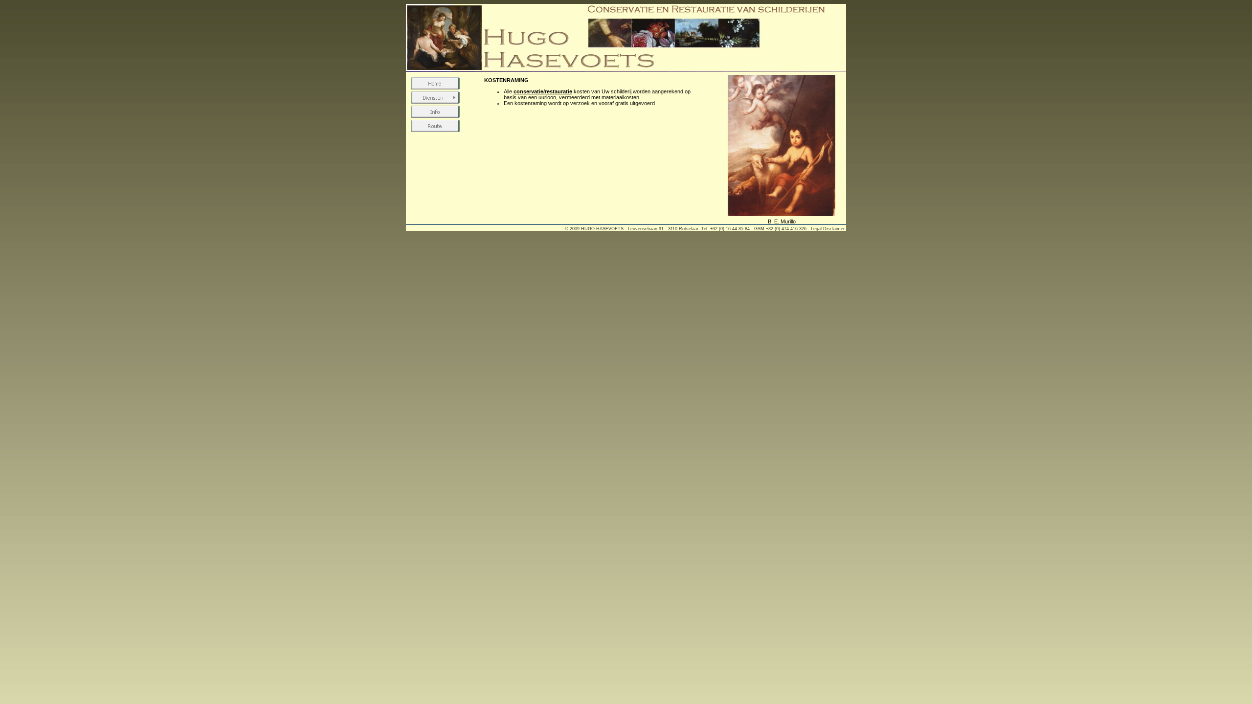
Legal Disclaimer (828, 228)
